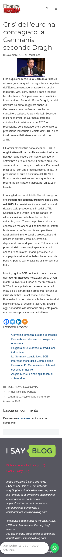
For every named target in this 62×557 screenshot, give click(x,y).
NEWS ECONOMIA (26, 386)
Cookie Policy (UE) (17, 471)
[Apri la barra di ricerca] (47, 9)
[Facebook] (6, 322)
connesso (24, 418)
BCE (10, 386)
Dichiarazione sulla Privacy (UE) (25, 465)
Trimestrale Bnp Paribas (21, 391)
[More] (25, 322)
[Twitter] (12, 322)
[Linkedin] (18, 322)
